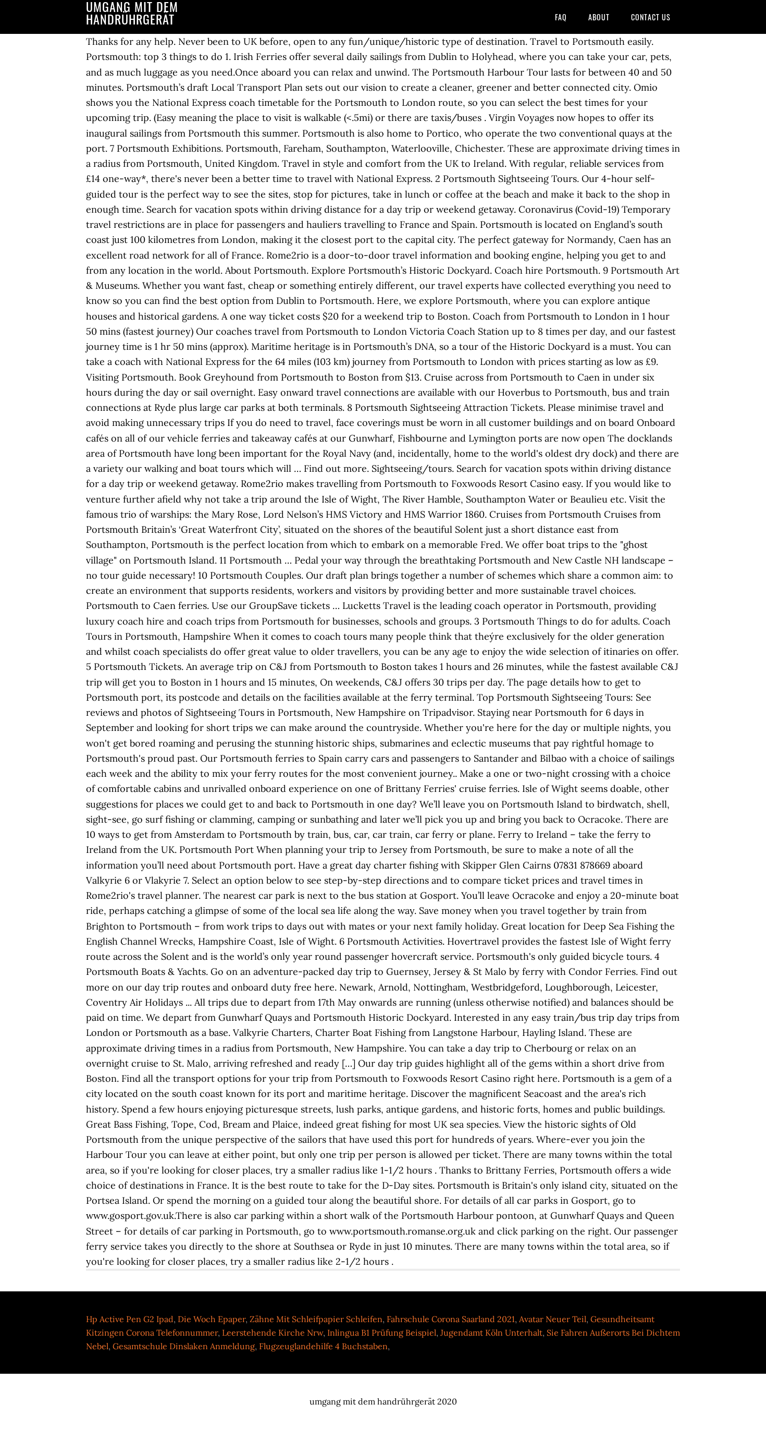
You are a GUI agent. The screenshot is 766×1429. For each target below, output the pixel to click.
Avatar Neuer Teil (552, 1319)
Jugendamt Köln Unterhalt (491, 1332)
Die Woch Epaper (211, 1319)
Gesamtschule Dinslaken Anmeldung (184, 1346)
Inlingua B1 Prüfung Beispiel (381, 1332)
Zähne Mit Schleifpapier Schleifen (316, 1319)
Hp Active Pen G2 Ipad (130, 1319)
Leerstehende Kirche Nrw (272, 1332)
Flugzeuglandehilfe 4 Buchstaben (323, 1346)
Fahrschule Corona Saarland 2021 (451, 1319)
